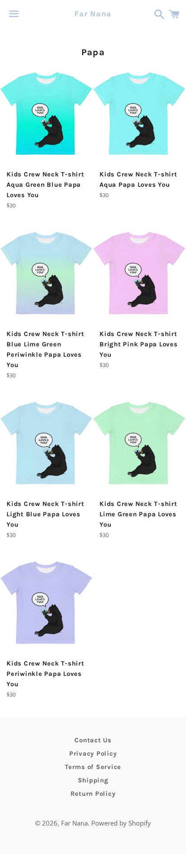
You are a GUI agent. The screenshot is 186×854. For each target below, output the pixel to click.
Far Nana (93, 14)
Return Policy (93, 793)
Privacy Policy (93, 753)
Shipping (93, 780)
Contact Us (93, 740)
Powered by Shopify (121, 823)
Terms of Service (93, 767)
